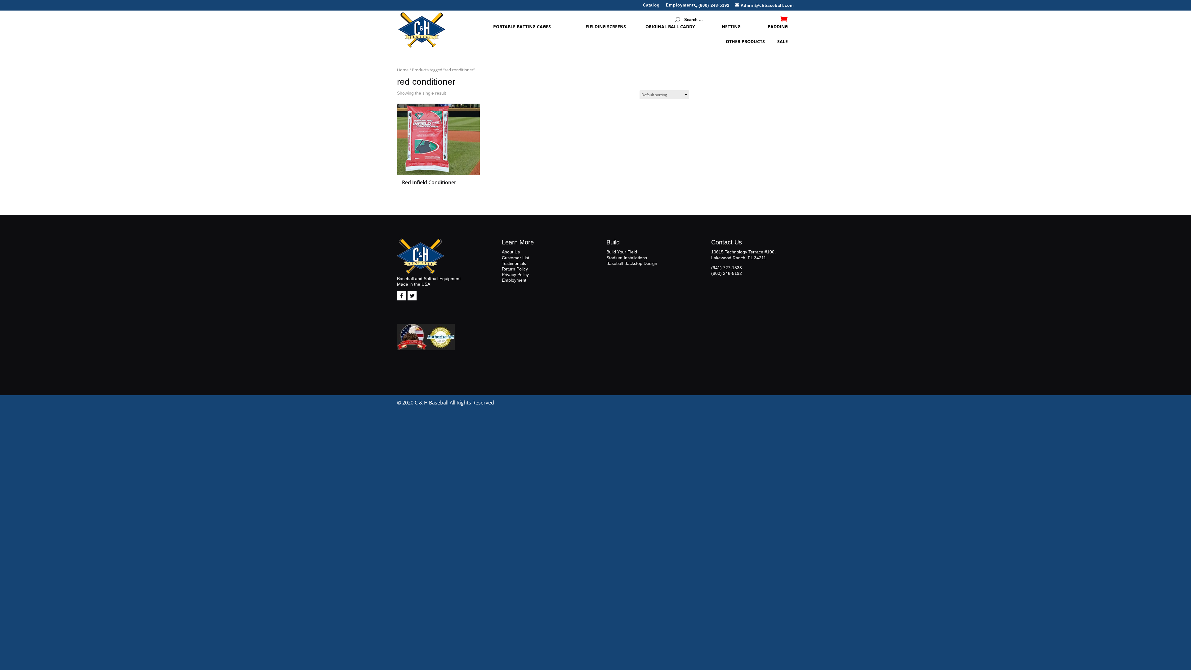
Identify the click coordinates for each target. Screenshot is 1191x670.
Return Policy (515, 268)
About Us (511, 251)
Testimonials (514, 263)
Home (402, 70)
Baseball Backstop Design (631, 263)
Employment (680, 5)
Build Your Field (621, 251)
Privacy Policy (515, 274)
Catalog (651, 5)
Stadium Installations (626, 257)
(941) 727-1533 (726, 267)
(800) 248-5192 (726, 273)
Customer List (515, 257)
